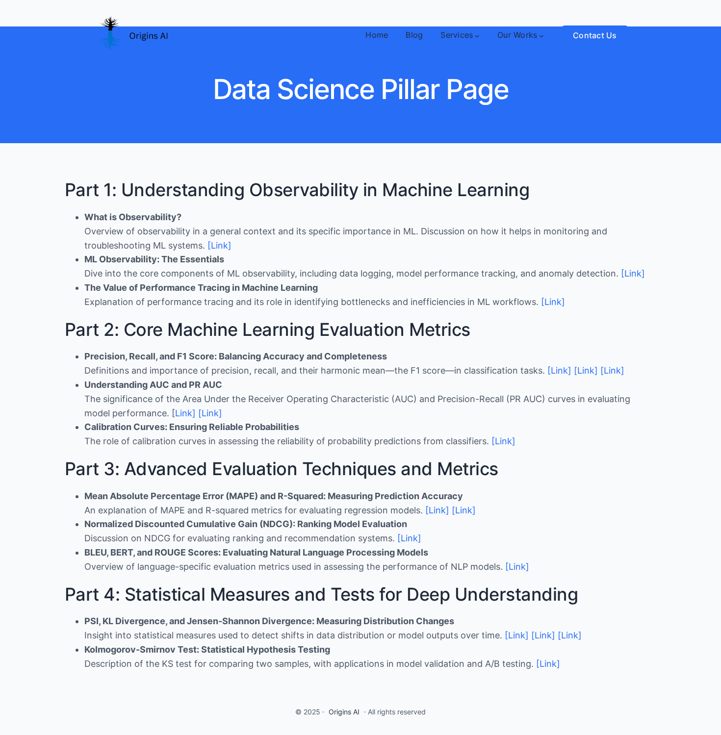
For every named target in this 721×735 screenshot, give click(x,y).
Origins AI (344, 712)
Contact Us (595, 35)
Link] (185, 413)
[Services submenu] (477, 35)
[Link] (219, 245)
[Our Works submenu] (541, 35)
